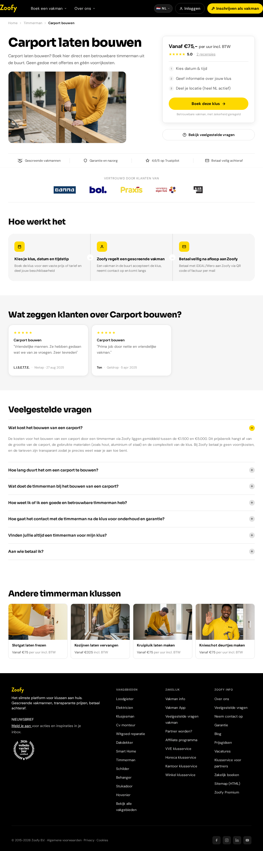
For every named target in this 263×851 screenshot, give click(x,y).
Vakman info (175, 699)
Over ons (221, 699)
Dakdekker (124, 742)
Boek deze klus (206, 103)
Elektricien (124, 707)
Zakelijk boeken (226, 775)
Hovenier (123, 795)
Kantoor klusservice (181, 766)
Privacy (89, 840)
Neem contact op (228, 716)
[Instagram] (227, 840)
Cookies (102, 840)
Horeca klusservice (180, 757)
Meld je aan (22, 725)
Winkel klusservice (180, 775)
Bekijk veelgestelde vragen (211, 134)
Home (12, 23)
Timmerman (33, 23)
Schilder (122, 769)
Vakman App (175, 707)
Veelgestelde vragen (231, 707)
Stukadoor (124, 786)
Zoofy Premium (226, 792)
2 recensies (205, 54)
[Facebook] (216, 840)
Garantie (221, 725)
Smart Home (126, 751)
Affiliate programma (181, 740)
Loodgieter (125, 699)
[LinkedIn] (237, 840)
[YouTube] (247, 840)
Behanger (124, 777)
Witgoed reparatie (130, 734)
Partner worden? (178, 731)
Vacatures (222, 751)
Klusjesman (125, 716)
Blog (217, 734)
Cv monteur (125, 725)
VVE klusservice (178, 749)
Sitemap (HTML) (227, 783)
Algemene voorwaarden (64, 840)
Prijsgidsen (223, 742)
